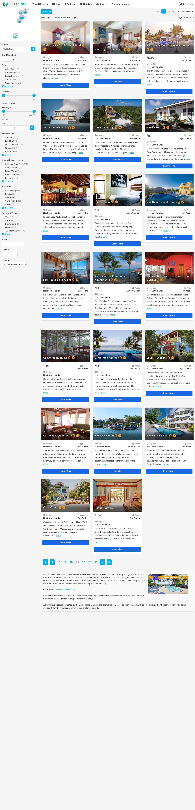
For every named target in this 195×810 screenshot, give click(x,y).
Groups (11, 148)
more (55, 78)
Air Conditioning (15, 167)
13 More (9, 207)
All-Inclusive (13, 72)
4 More (8, 234)
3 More (8, 154)
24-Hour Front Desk (16, 164)
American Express (15, 230)
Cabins (10, 79)
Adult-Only (12, 69)
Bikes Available (14, 174)
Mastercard (13, 223)
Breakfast (11, 177)
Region (48, 11)
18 (71, 562)
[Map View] (163, 11)
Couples (11, 137)
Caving (9, 204)
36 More (9, 181)
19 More (9, 86)
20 (83, 562)
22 (96, 562)
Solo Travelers (14, 144)
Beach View (13, 171)
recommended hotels (65, 589)
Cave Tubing (13, 200)
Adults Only (12, 151)
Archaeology (12, 190)
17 (64, 562)
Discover (11, 227)
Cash (10, 220)
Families (11, 141)
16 (58, 562)
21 (89, 562)
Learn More (65, 85)
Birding (10, 194)
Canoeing (11, 197)
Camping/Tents (13, 82)
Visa (9, 217)
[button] (15, 36)
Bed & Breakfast (14, 76)
